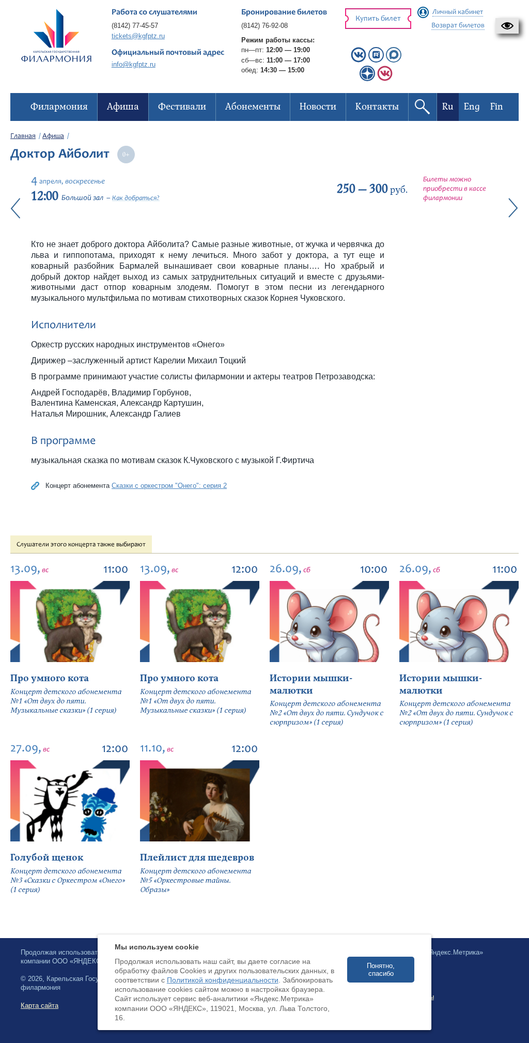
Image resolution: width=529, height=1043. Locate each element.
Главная (23, 136)
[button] (507, 26)
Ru (448, 107)
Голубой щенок (46, 858)
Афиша (53, 136)
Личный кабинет (457, 12)
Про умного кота (49, 678)
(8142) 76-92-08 (264, 25)
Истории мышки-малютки (311, 684)
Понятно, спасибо (381, 969)
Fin (496, 107)
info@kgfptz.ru (133, 64)
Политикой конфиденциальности (222, 980)
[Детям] (385, 79)
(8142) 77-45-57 (135, 25)
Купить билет (378, 19)
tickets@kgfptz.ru (138, 36)
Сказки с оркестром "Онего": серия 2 (169, 485)
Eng (472, 107)
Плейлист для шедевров (197, 858)
